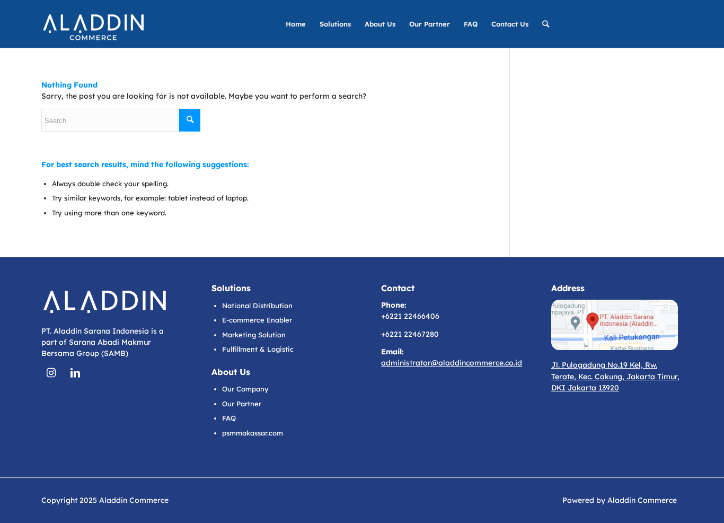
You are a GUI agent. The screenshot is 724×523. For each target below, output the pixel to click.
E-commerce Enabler (258, 320)
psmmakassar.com (252, 433)
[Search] (545, 24)
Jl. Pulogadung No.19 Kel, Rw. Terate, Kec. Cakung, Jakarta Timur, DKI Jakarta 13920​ (615, 376)
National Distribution (257, 305)
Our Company (245, 389)
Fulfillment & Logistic (258, 349)
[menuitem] (296, 24)
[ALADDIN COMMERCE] (93, 24)
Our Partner (242, 403)
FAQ (230, 418)
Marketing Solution (254, 334)
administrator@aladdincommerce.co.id (451, 363)
